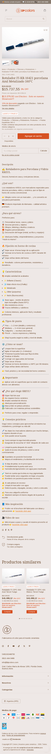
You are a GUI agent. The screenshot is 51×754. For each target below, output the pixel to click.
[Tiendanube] (11, 740)
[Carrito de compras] (45, 10)
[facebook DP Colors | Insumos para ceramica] (8, 646)
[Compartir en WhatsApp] (3, 530)
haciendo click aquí (23, 511)
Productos (11, 69)
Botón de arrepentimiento (16, 735)
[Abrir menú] (6, 10)
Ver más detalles (8, 108)
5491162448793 (8, 654)
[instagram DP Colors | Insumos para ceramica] (3, 646)
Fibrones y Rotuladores (26, 69)
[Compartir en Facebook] (6, 530)
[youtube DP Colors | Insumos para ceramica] (13, 646)
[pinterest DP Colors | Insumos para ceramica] (29, 646)
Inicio (4, 69)
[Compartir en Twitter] (9, 530)
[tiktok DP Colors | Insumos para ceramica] (19, 646)
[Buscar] (43, 18)
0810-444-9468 (8, 658)
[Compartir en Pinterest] (11, 530)
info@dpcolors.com (10, 662)
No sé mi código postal (10, 155)
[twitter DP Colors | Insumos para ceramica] (24, 646)
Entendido (30, 750)
